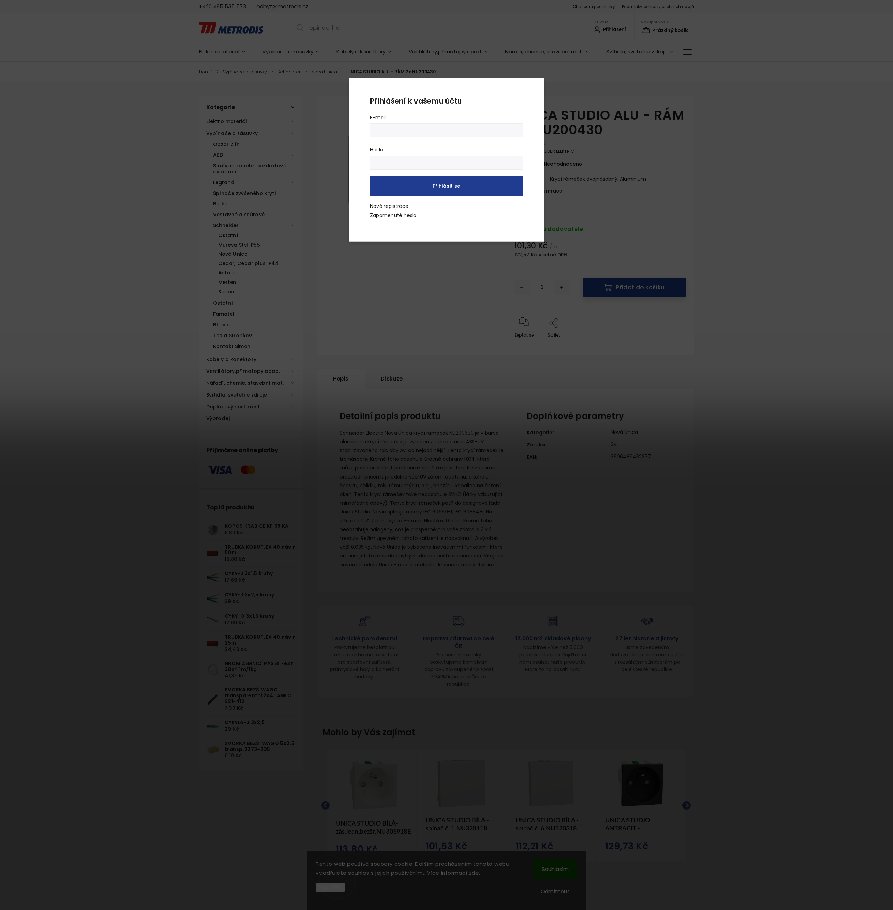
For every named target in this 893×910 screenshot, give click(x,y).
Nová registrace (389, 206)
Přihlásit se (446, 185)
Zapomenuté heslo (393, 215)
